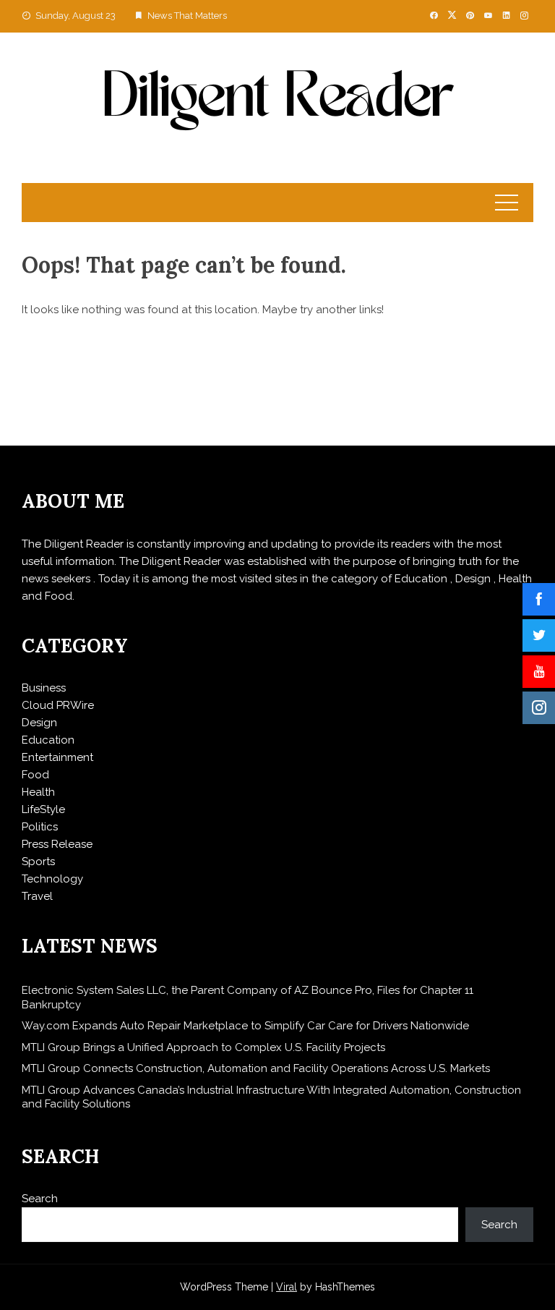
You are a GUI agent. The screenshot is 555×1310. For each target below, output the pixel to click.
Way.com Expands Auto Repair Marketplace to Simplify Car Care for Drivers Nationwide (245, 1025)
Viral (286, 1287)
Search (40, 1198)
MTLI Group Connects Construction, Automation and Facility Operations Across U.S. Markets (256, 1068)
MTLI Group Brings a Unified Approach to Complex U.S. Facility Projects (203, 1047)
